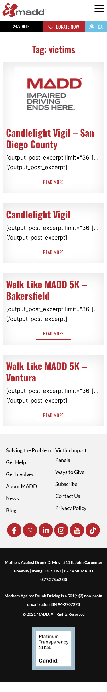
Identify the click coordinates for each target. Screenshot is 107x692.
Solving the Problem (28, 450)
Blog (11, 510)
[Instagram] (61, 530)
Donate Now (67, 26)
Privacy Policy (70, 508)
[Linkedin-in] (46, 530)
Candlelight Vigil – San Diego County (50, 138)
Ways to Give (69, 472)
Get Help (16, 462)
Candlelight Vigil (38, 214)
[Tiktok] (93, 530)
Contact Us (67, 496)
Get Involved (20, 474)
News (12, 498)
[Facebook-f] (14, 530)
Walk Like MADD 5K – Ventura (46, 371)
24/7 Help (21, 26)
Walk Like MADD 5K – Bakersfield (46, 290)
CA (100, 26)
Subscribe (66, 484)
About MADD (21, 486)
